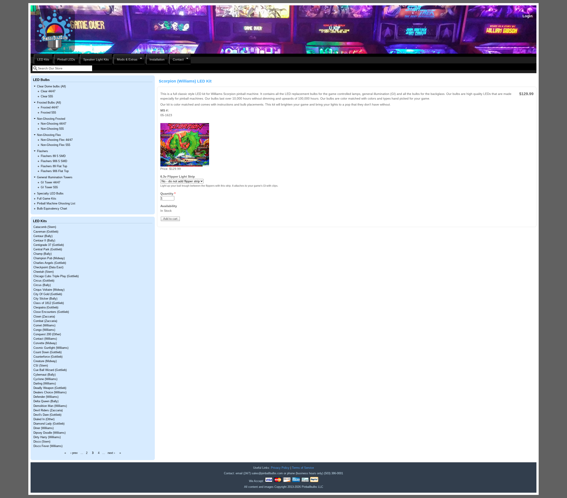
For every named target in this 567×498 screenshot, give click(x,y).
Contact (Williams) (45, 338)
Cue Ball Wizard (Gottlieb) (50, 370)
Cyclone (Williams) (45, 379)
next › (111, 453)
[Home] (55, 51)
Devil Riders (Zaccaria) (48, 410)
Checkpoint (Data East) (48, 267)
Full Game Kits (46, 198)
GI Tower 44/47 (50, 182)
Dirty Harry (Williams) (47, 437)
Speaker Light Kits (96, 59)
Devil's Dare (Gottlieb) (47, 414)
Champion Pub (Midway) (49, 258)
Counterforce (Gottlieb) (47, 356)
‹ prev (74, 453)
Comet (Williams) (44, 325)
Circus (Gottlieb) (43, 280)
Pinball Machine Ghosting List (56, 203)
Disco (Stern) (41, 441)
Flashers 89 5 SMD (53, 156)
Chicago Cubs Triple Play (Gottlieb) (56, 276)
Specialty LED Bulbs (50, 193)
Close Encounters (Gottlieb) (51, 312)
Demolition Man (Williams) (50, 406)
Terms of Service (303, 467)
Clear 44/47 (48, 91)
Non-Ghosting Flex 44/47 (57, 139)
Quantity (167, 193)
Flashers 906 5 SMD (54, 161)
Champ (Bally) (42, 253)
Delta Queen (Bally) (45, 401)
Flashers (42, 151)
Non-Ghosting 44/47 (53, 123)
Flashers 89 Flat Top (54, 166)
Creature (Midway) (45, 361)
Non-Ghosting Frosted (51, 118)
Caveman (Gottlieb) (45, 231)
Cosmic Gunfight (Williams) (50, 347)
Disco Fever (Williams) (47, 446)
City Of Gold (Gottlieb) (47, 294)
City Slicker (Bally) (45, 298)
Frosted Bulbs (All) (49, 102)
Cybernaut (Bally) (44, 374)
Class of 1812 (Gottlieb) (48, 303)
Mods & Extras (125, 59)
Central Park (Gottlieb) (47, 249)
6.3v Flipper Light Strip (177, 176)
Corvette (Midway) (45, 343)
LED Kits (43, 59)
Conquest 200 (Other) (47, 334)
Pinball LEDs (66, 59)
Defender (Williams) (45, 396)
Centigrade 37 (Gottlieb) (48, 245)
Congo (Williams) (44, 329)
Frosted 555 (48, 112)
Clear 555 (47, 96)
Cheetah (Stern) (43, 271)
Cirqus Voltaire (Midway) (48, 289)
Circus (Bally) (42, 285)
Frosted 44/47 (49, 107)
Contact (176, 59)
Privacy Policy (280, 467)
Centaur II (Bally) (44, 240)
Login (527, 16)
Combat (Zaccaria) (45, 321)
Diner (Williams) (43, 428)
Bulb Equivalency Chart (52, 208)
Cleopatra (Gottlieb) (45, 307)
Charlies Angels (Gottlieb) (49, 263)
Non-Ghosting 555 (52, 128)
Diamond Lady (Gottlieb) (48, 423)
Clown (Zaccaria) (44, 316)
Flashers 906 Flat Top (55, 171)
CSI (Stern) (40, 365)
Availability (168, 206)
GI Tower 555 (49, 187)
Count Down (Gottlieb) (47, 352)
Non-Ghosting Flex (49, 135)
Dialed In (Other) (43, 419)
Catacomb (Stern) (44, 227)
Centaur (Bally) (42, 236)
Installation (157, 59)
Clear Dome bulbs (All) (51, 86)
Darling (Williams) (44, 383)
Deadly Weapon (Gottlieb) (49, 388)
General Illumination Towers (54, 177)
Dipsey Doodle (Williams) (49, 432)
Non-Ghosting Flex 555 (55, 145)
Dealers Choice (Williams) (49, 392)
